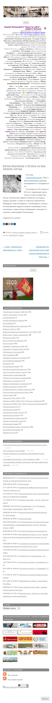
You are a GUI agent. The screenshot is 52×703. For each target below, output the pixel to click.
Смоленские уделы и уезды (13, 412)
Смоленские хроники (11, 415)
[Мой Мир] (12, 224)
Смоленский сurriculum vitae (13, 418)
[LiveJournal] (15, 224)
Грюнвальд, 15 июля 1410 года (14, 349)
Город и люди (8, 343)
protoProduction (9, 318)
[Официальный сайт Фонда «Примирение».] (40, 641)
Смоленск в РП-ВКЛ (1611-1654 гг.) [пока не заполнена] (23, 404)
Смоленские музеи (10, 410)
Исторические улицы (11, 366)
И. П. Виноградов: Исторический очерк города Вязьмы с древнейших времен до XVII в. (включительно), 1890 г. (26, 525)
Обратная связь (25, 519)
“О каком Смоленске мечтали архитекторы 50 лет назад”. (25, 445)
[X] (7, 224)
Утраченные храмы (10, 424)
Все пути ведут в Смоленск (13, 341)
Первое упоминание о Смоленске (16, 384)
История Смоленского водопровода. (33, 531)
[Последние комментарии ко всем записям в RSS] (5, 680)
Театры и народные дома (13, 421)
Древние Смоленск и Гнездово (15, 358)
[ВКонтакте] (4, 224)
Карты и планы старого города (25, 232)
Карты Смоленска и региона (35, 181)
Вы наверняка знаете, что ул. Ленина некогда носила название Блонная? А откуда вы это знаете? (25, 537)
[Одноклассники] (9, 224)
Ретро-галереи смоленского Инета (16, 392)
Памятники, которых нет (12, 381)
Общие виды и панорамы (13, 375)
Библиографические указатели (15, 326)
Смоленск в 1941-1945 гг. (12, 398)
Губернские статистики (12, 352)
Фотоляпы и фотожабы (12, 430)
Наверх (46, 698)
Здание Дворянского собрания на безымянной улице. (24, 453)
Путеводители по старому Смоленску (17, 389)
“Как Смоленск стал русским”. (14, 451)
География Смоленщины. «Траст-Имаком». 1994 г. (21, 459)
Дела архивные (9, 355)
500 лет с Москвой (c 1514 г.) (13, 315)
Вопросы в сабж (9, 338)
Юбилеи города (9, 433)
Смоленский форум (34, 178)
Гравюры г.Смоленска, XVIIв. (13, 346)
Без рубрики (8, 323)
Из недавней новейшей (12, 361)
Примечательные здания (13, 387)
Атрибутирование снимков (13, 320)
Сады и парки (8, 395)
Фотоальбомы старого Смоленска (16, 427)
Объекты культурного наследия (15, 378)
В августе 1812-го (9, 329)
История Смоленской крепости (15, 369)
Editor (21, 235)
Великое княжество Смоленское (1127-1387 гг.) (20, 332)
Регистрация (24, 484)
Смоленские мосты (10, 407)
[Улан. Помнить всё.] (40, 634)
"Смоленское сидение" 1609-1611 (15, 312)
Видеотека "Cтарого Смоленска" (15, 335)
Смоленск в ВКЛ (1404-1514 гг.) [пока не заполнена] (22, 401)
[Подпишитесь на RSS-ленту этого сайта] (5, 675)
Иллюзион (7, 364)
